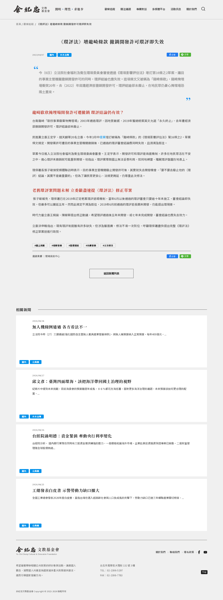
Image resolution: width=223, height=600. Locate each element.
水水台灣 (64, 54)
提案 (102, 137)
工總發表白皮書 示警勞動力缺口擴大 (66, 490)
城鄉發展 (57, 245)
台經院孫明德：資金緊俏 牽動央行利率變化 (72, 436)
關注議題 (125, 9)
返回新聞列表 (111, 273)
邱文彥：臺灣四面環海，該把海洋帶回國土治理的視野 (81, 381)
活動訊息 (176, 9)
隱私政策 (189, 552)
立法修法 (108, 245)
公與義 (35, 362)
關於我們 (191, 9)
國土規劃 (40, 245)
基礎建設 (74, 245)
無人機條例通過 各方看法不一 (59, 327)
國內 (52, 54)
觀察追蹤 (110, 9)
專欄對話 (141, 9)
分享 (173, 54)
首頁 (18, 24)
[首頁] (32, 8)
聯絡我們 (175, 552)
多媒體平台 (158, 9)
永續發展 (91, 245)
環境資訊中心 (52, 256)
